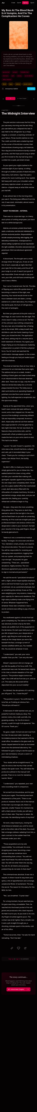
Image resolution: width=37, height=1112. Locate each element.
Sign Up (25, 3)
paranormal (6, 72)
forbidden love (25, 72)
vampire (15, 72)
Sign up (11, 959)
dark (13, 76)
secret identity (29, 76)
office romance (7, 79)
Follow (32, 89)
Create (13, 3)
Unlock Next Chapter (17, 989)
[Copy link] (12, 948)
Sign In (32, 3)
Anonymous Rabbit (11, 89)
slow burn (5, 76)
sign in (18, 959)
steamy (19, 76)
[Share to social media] (25, 948)
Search (19, 3)
